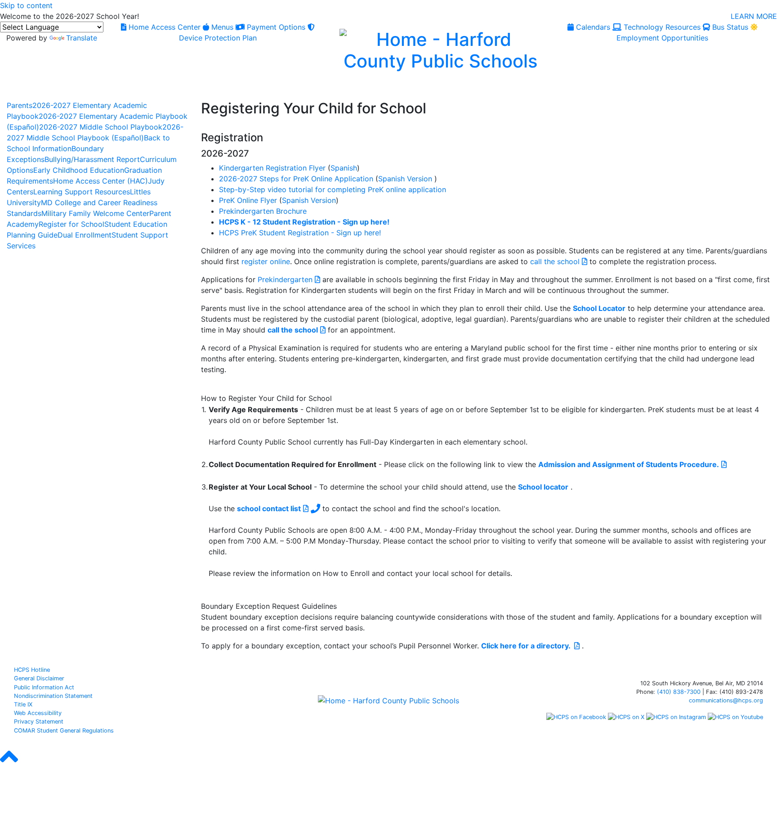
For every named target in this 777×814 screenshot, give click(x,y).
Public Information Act (44, 687)
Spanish (343, 167)
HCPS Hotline (32, 669)
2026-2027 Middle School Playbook (100, 126)
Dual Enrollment (85, 234)
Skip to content (26, 5)
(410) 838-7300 (679, 691)
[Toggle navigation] (17, 89)
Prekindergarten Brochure (263, 211)
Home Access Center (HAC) (100, 180)
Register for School (71, 224)
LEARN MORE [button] (754, 16)
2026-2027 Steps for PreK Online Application (296, 178)
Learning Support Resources (81, 191)
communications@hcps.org (726, 700)
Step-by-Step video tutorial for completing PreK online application (332, 189)
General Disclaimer (39, 678)
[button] (9, 764)
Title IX (23, 704)
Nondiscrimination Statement (53, 696)
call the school (556, 261)
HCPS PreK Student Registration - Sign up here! (300, 232)
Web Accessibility (38, 713)
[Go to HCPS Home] (440, 49)
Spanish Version (405, 178)
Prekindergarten (286, 279)
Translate (81, 37)
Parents (19, 105)
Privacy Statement (38, 721)
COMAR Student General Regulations (64, 730)
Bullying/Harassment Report (92, 159)
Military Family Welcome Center (95, 213)
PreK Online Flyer (248, 200)
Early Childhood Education (78, 170)
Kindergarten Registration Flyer (272, 167)
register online (265, 261)
